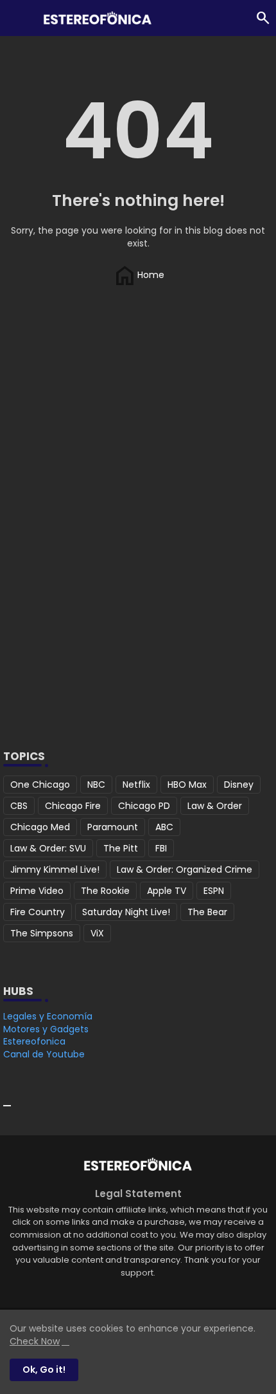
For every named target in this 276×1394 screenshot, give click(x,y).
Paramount (112, 827)
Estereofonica (34, 1041)
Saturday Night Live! (126, 912)
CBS (19, 805)
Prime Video (37, 890)
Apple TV (166, 890)
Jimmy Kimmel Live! (54, 869)
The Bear (207, 912)
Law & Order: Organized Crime (184, 869)
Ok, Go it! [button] (43, 1369)
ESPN (213, 890)
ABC (164, 827)
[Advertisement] (138, 572)
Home (138, 274)
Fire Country (37, 912)
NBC (96, 784)
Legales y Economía (47, 1016)
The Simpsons (41, 933)
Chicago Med (40, 827)
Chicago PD (144, 805)
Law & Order (214, 805)
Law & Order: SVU (48, 848)
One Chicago (40, 784)
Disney (239, 784)
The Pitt (120, 848)
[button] (263, 18)
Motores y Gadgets (46, 1029)
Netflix (136, 784)
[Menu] (15, 18)
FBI (161, 848)
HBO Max (187, 784)
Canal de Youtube (44, 1054)
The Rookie (105, 890)
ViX (97, 933)
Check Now (35, 1341)
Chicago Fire (73, 805)
